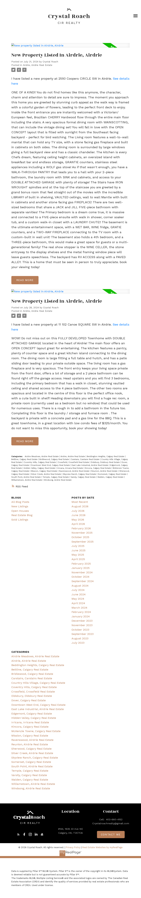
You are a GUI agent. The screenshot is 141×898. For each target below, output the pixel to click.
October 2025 (80, 537)
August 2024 (80, 585)
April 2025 (78, 559)
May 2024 (78, 598)
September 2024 (83, 581)
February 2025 (81, 563)
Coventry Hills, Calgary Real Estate (40, 462)
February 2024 (81, 612)
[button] (18, 834)
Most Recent (80, 502)
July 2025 (78, 546)
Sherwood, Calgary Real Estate (31, 748)
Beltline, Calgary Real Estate (24, 459)
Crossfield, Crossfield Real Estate (74, 462)
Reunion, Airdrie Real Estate (104, 471)
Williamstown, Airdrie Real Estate (27, 480)
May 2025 (78, 554)
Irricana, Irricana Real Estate (70, 468)
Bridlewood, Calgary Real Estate (54, 459)
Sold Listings (19, 519)
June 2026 (78, 515)
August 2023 (80, 638)
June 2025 (78, 550)
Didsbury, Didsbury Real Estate (105, 462)
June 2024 (79, 594)
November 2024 (82, 572)
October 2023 (80, 629)
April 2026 (78, 524)
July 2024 (78, 590)
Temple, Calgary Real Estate (56, 477)
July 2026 (78, 510)
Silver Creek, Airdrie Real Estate (46, 474)
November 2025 (82, 532)
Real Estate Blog (21, 515)
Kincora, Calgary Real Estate (98, 468)
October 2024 (80, 576)
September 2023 (83, 634)
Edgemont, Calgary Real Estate (31, 713)
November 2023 (82, 625)
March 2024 (79, 607)
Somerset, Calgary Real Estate (112, 474)
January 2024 (81, 616)
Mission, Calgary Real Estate (44, 471)
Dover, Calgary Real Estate (28, 700)
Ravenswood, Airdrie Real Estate (74, 471)
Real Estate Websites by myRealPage (102, 847)
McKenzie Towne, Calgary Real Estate (36, 731)
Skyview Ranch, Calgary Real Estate (80, 474)
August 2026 (80, 506)
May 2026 (78, 519)
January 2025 (81, 568)
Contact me (111, 834)
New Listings (19, 506)
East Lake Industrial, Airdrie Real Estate (90, 465)
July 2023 (78, 642)
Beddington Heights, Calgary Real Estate (106, 456)
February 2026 (81, 528)
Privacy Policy (73, 847)
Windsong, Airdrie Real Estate (58, 480)
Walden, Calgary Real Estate (110, 477)
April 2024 (78, 603)
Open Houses (20, 510)
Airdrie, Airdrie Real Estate (37, 65)
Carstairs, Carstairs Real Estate (85, 459)
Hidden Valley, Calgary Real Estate (40, 468)
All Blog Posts (20, 502)
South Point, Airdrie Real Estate (26, 477)
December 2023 (82, 620)
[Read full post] (70, 47)
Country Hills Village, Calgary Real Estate (38, 682)
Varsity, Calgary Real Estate (83, 477)
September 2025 (83, 541)
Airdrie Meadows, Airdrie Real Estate (42, 456)
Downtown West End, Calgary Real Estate (50, 465)
